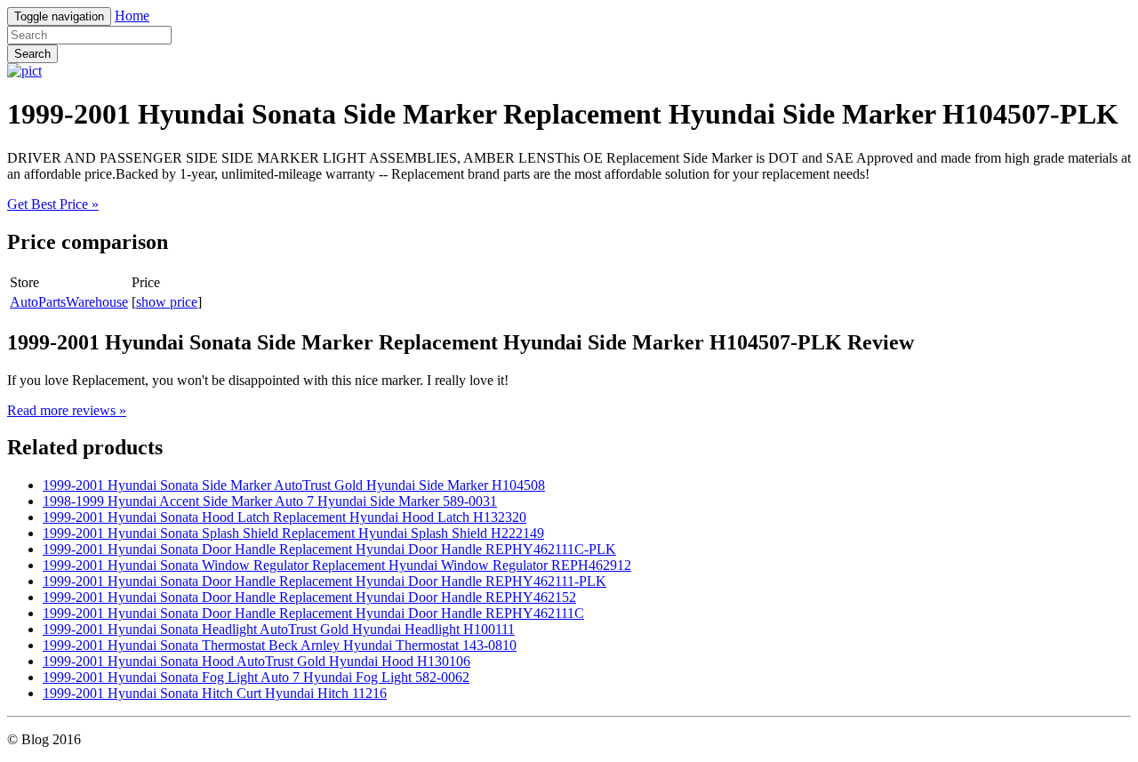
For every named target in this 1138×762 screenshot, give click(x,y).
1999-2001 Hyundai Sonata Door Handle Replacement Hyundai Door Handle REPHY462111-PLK (324, 581)
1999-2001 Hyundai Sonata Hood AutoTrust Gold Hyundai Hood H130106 (256, 661)
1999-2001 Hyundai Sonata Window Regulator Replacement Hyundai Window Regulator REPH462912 (337, 565)
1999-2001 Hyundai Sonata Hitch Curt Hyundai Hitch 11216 (215, 693)
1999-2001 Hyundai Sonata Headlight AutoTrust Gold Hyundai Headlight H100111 (279, 629)
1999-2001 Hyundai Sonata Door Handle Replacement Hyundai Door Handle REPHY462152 (309, 597)
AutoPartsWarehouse (69, 301)
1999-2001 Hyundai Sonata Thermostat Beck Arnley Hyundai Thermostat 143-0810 (280, 645)
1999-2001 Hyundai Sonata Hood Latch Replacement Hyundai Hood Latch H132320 (284, 517)
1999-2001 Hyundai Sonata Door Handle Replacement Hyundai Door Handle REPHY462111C (313, 613)
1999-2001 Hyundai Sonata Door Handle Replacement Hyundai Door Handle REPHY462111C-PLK (329, 549)
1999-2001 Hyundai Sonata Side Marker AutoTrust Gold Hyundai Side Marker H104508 (294, 485)
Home (132, 15)
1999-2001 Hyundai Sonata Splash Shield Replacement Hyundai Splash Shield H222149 (293, 533)
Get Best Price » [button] (53, 204)
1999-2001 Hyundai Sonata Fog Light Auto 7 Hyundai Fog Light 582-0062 (256, 677)
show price (166, 301)
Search (32, 53)
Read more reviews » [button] (66, 410)
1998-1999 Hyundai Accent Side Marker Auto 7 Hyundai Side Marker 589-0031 (270, 501)
